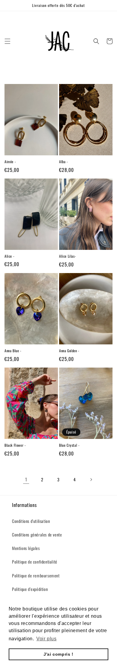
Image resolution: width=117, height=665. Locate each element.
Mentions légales (26, 548)
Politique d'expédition (30, 589)
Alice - (9, 256)
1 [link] (26, 479)
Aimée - (10, 161)
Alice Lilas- (67, 256)
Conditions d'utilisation (31, 521)
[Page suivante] (91, 479)
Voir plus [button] (46, 638)
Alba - (63, 161)
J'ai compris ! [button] (58, 654)
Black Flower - (15, 445)
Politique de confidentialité (34, 561)
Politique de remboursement (36, 575)
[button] (7, 41)
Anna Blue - (13, 350)
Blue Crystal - (69, 445)
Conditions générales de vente (37, 534)
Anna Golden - (69, 350)
